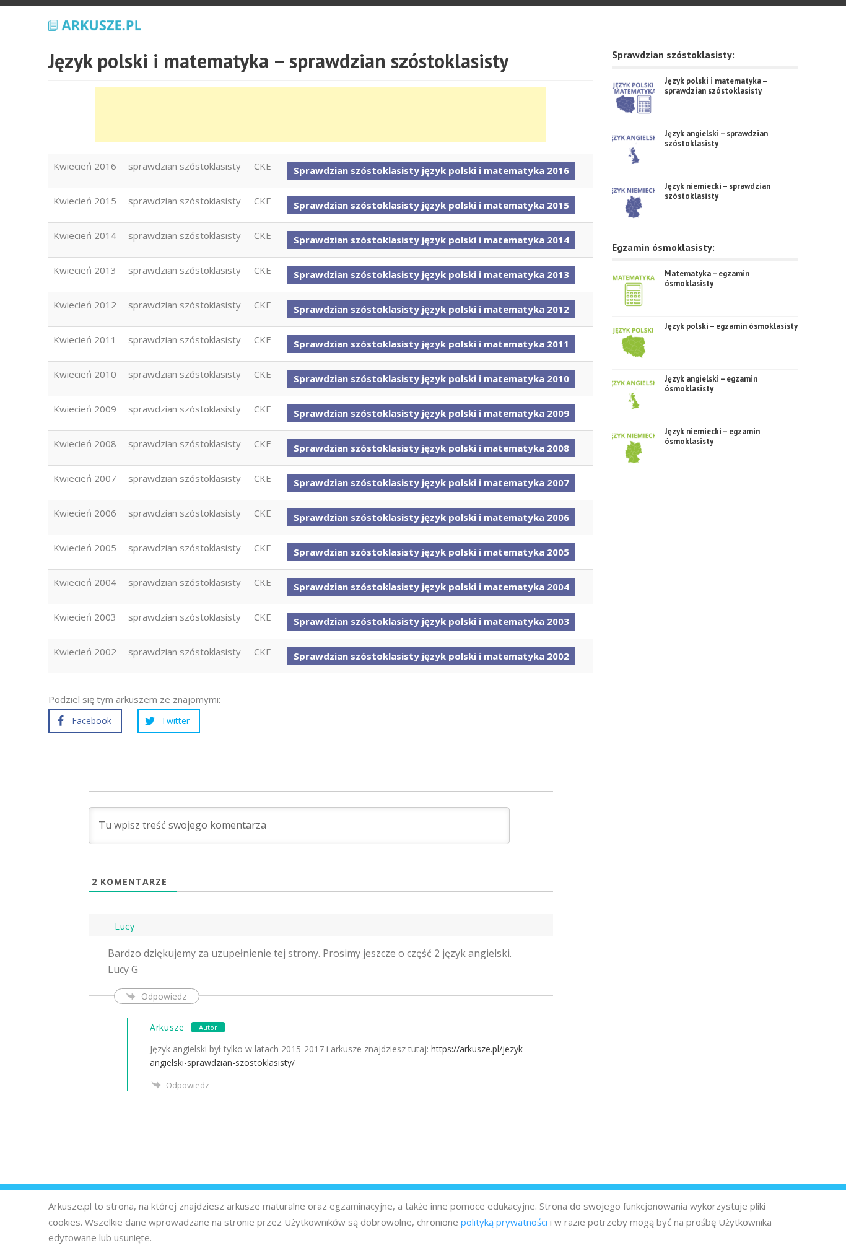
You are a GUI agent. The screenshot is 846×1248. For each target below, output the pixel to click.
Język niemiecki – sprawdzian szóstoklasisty (717, 191)
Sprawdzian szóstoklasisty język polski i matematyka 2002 (431, 656)
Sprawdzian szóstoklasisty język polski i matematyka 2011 (431, 344)
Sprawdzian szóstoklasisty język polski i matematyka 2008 (431, 448)
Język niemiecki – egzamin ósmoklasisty (712, 436)
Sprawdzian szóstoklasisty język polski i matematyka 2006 (431, 517)
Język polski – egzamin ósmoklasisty (731, 326)
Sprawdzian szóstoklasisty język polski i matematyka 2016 (431, 170)
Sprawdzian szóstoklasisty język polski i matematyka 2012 (431, 309)
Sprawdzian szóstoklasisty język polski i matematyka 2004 (431, 586)
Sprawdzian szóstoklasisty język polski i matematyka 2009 (431, 413)
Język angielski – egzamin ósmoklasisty (711, 383)
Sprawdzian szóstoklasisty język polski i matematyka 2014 (431, 239)
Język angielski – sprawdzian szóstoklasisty (716, 138)
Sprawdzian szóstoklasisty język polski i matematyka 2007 (431, 482)
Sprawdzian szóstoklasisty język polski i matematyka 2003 (431, 621)
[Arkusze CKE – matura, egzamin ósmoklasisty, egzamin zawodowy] (94, 24)
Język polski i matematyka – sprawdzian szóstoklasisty (716, 86)
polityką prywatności (504, 1222)
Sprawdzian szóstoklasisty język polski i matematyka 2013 (431, 274)
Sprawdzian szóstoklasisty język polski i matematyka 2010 (431, 378)
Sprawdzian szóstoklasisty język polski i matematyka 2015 (431, 205)
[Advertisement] (320, 114)
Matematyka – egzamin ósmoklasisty (707, 278)
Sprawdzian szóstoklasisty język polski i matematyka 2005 (431, 552)
